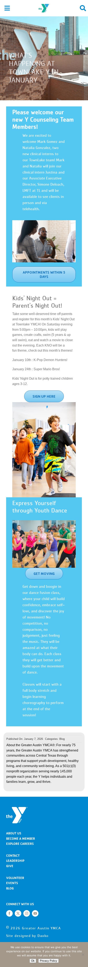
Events (12, 883)
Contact (13, 856)
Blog (62, 738)
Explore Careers (20, 844)
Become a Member (20, 839)
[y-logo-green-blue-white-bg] (44, 3)
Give (9, 866)
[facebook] (9, 913)
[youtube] (35, 913)
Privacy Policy (48, 960)
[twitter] (18, 913)
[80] (16, 808)
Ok (33, 960)
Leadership (15, 861)
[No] (83, 954)
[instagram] (26, 913)
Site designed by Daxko (27, 936)
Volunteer (15, 878)
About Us (13, 833)
